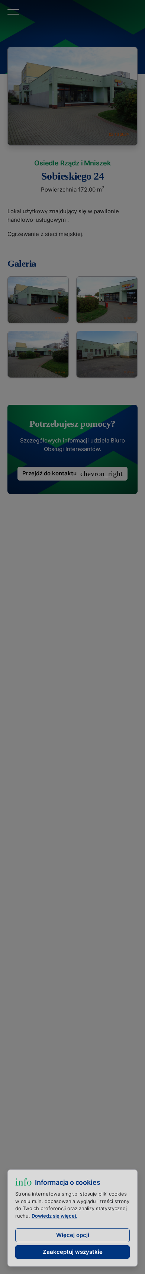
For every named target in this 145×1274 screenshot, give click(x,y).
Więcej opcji (72, 1235)
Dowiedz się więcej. (54, 1216)
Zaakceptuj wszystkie (73, 1251)
